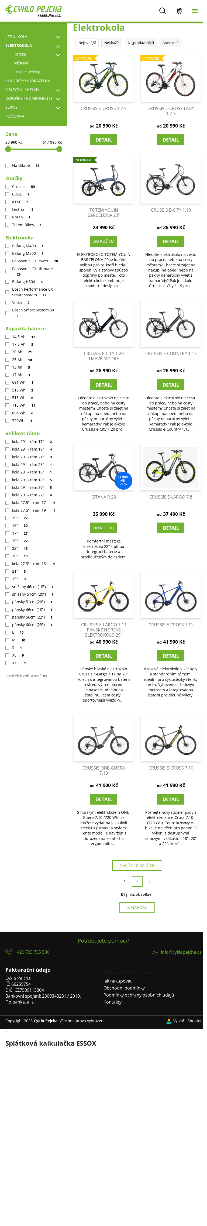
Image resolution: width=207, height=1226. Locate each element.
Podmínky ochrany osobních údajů (139, 995)
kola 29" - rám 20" (32, 487)
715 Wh (23, 405)
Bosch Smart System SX (33, 312)
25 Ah (22, 359)
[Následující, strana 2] (137, 881)
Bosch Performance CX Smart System (32, 292)
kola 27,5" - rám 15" (33, 563)
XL (18, 655)
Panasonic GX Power (35, 260)
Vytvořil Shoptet (187, 1020)
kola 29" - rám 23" (32, 464)
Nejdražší (111, 42)
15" (19, 578)
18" (19, 525)
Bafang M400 (27, 245)
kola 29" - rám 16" (32, 472)
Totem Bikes (27, 224)
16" (19, 555)
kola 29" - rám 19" (32, 449)
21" (19, 571)
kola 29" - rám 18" (32, 479)
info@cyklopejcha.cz (181, 952)
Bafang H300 (27, 281)
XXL (19, 662)
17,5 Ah (22, 344)
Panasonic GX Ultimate (32, 271)
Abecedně (170, 42)
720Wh (22, 420)
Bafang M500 (27, 253)
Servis (11, 107)
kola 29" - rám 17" (32, 441)
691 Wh (22, 382)
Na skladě (25, 165)
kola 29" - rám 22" (32, 494)
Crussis (23, 186)
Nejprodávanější (141, 42)
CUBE (20, 194)
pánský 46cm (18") (32, 609)
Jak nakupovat (118, 981)
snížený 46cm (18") (32, 586)
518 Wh (22, 390)
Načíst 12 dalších (137, 865)
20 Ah (22, 351)
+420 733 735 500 (32, 952)
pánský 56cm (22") (32, 617)
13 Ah (21, 367)
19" (19, 517)
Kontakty (113, 1002)
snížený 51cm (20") (32, 594)
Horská (19, 54)
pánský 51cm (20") (32, 601)
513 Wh (22, 397)
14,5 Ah (23, 336)
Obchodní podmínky (124, 988)
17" (19, 533)
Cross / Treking (26, 71)
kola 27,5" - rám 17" (33, 502)
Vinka (20, 302)
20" (19, 540)
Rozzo (21, 216)
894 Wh (22, 412)
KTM (20, 201)
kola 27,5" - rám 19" (33, 510)
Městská (20, 63)
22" (19, 548)
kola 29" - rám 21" (32, 456)
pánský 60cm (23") (32, 624)
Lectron (22, 209)
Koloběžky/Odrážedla (27, 80)
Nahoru (139, 907)
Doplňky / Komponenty (29, 98)
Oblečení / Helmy (22, 89)
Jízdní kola (16, 36)
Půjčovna (14, 116)
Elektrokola (18, 45)
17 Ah (21, 374)
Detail (103, 139)
